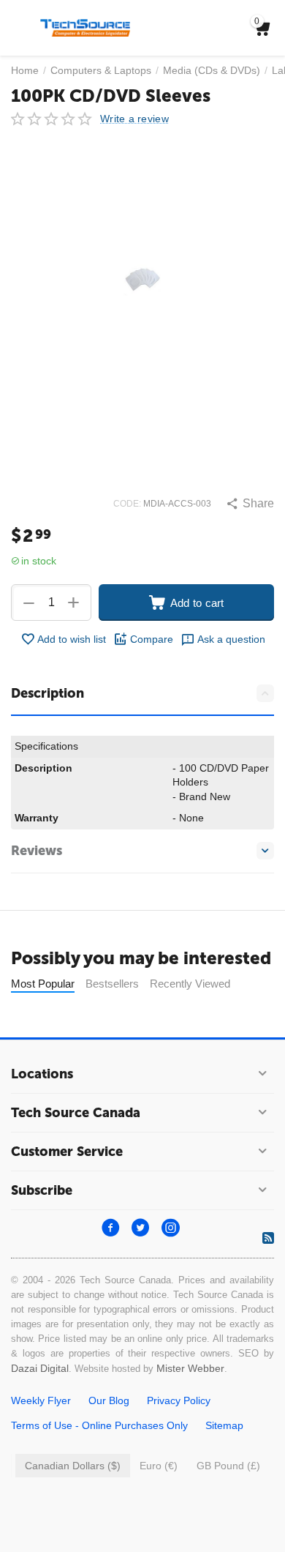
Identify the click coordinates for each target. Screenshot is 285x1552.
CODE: (127, 504)
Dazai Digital (40, 1368)
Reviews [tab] (36, 851)
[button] (250, 503)
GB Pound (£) (228, 1465)
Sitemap (224, 1425)
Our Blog (108, 1400)
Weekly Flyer (41, 1400)
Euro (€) (159, 1465)
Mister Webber (190, 1368)
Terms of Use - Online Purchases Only (99, 1425)
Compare (151, 639)
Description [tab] (47, 693)
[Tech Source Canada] (85, 27)
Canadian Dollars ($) (73, 1465)
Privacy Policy (178, 1400)
